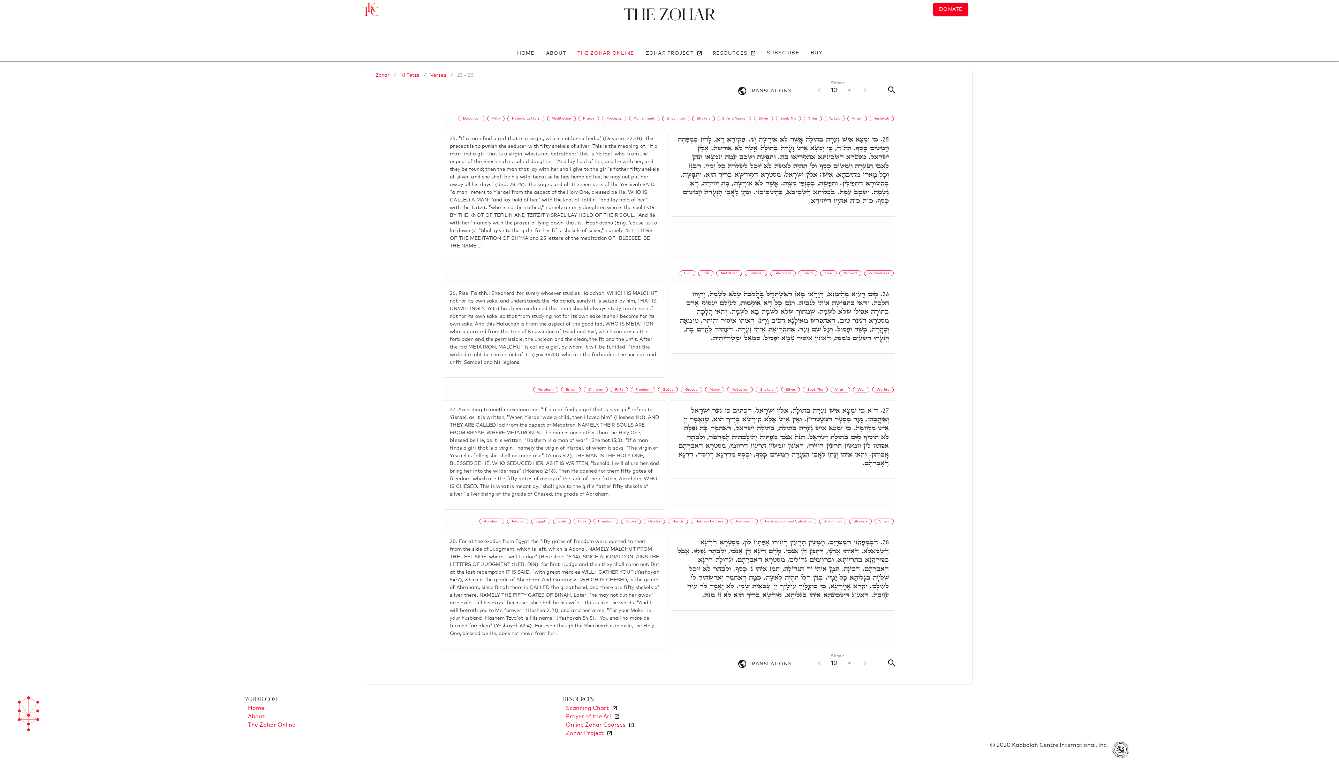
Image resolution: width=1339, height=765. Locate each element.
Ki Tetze (409, 75)
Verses (438, 75)
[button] (842, 90)
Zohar (383, 75)
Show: (837, 83)
